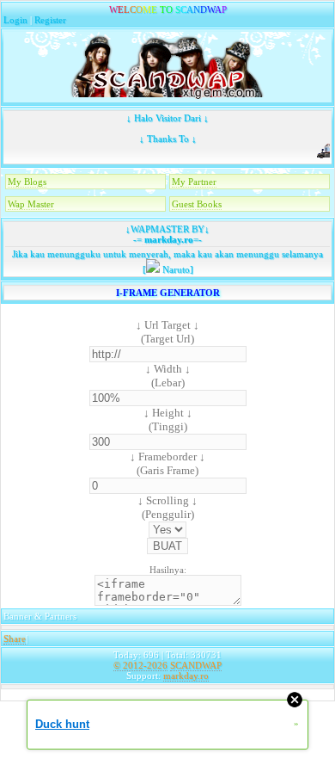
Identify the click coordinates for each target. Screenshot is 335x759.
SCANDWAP (196, 665)
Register (50, 20)
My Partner (194, 181)
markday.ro (167, 239)
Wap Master (31, 204)
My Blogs (27, 181)
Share (14, 638)
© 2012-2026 (140, 665)
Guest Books (197, 204)
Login (15, 20)
